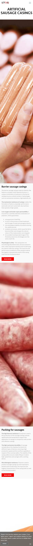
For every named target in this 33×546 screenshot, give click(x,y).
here (5, 540)
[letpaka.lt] (5, 3)
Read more (7, 259)
